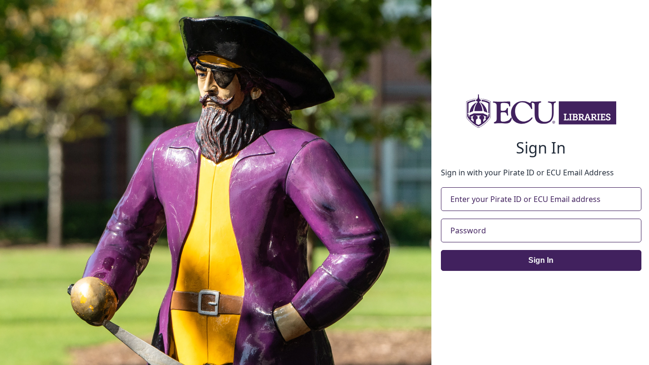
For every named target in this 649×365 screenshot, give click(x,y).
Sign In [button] (541, 260)
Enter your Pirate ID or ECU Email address (525, 199)
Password (468, 230)
